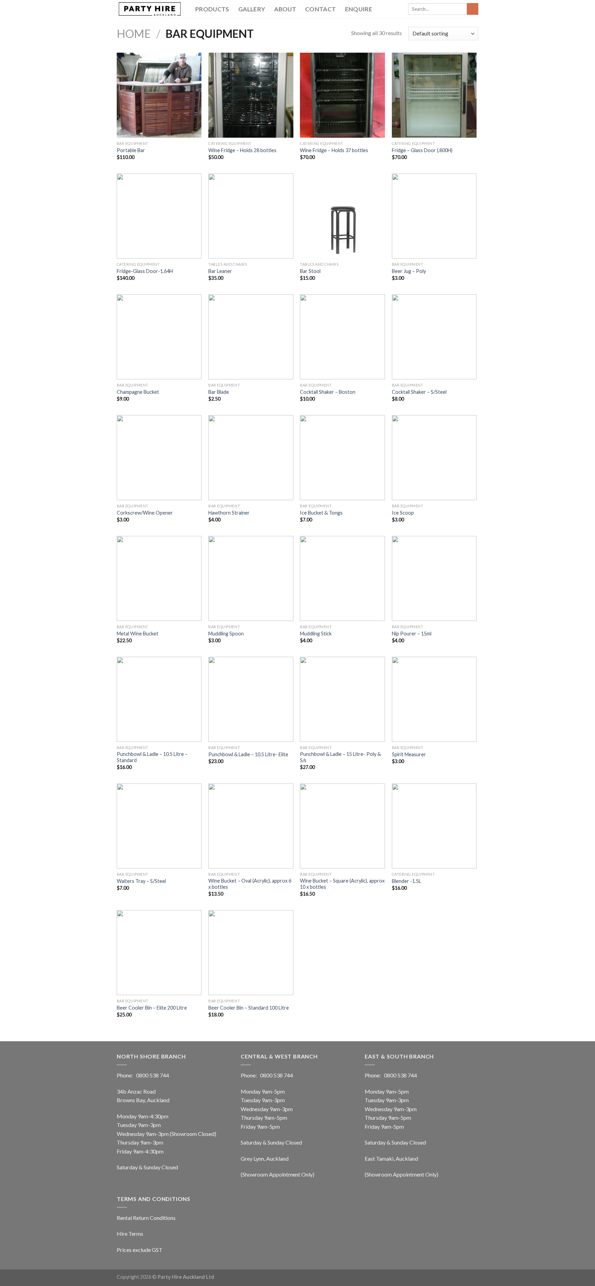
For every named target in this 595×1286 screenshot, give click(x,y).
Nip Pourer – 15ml (411, 633)
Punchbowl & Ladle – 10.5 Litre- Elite (248, 754)
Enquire (358, 9)
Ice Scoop (403, 513)
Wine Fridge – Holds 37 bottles (334, 150)
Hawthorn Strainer (229, 513)
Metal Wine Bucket (137, 633)
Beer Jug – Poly (409, 271)
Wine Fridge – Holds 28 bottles (242, 150)
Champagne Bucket (138, 392)
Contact (320, 9)
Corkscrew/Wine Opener (145, 513)
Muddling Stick (316, 633)
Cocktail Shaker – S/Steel (419, 392)
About (285, 9)
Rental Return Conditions (146, 1217)
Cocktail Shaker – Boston (327, 392)
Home (134, 33)
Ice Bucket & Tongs (321, 513)
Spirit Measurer (409, 754)
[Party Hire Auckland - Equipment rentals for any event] (151, 9)
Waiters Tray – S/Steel (141, 881)
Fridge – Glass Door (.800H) (422, 150)
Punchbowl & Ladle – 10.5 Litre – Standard (152, 757)
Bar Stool (310, 271)
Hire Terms (130, 1233)
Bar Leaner (220, 271)
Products (212, 9)
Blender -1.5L (406, 881)
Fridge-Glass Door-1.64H (145, 271)
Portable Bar (131, 150)
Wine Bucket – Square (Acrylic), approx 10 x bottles (342, 884)
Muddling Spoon (226, 633)
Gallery (251, 9)
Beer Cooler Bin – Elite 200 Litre (152, 1008)
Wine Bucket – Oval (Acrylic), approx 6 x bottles (249, 884)
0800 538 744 (152, 1075)
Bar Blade (218, 392)
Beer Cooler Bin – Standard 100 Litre (248, 1008)
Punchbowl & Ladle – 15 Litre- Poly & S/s (340, 757)
